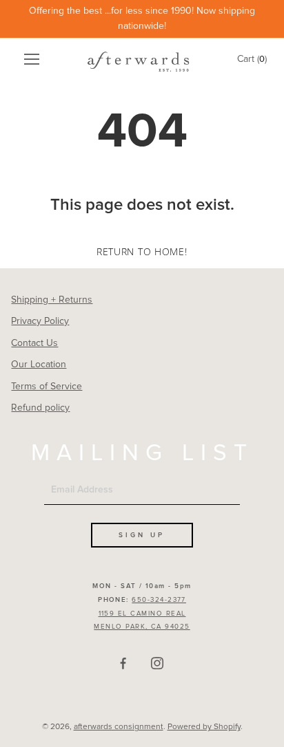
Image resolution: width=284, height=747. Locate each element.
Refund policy (40, 407)
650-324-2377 (159, 600)
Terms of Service (46, 386)
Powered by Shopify (204, 727)
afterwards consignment (118, 727)
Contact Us (34, 343)
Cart (252, 59)
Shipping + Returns (51, 299)
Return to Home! (142, 251)
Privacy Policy (40, 321)
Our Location (38, 364)
